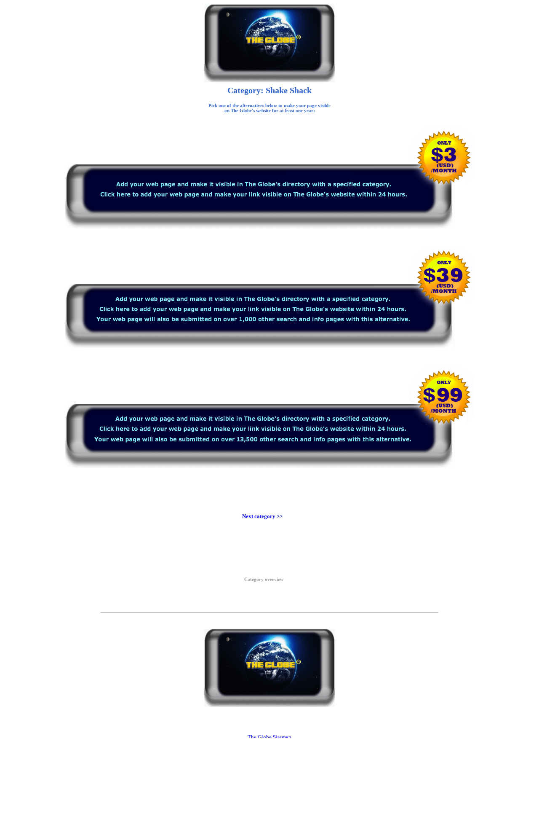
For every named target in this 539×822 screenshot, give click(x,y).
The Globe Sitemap (269, 737)
